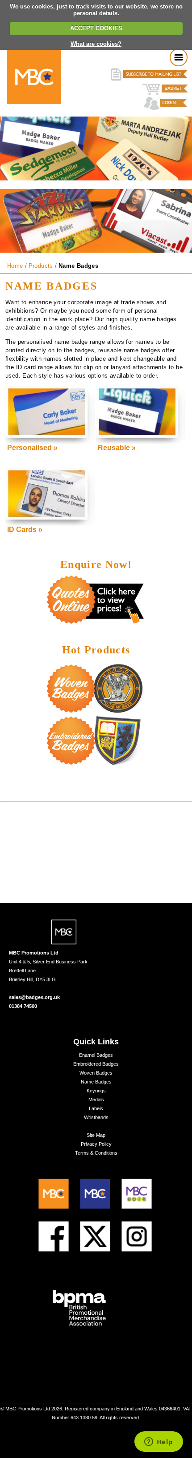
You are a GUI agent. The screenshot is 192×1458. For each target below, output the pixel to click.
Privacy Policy (96, 1144)
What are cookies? (96, 43)
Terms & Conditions (96, 1153)
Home (15, 265)
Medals (96, 1099)
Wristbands (96, 1117)
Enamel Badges (96, 1055)
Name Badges (96, 1081)
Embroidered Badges (96, 1064)
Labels (96, 1108)
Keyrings (96, 1090)
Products (41, 265)
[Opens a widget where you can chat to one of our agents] (158, 1442)
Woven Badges (96, 1072)
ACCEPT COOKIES (96, 28)
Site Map (96, 1135)
